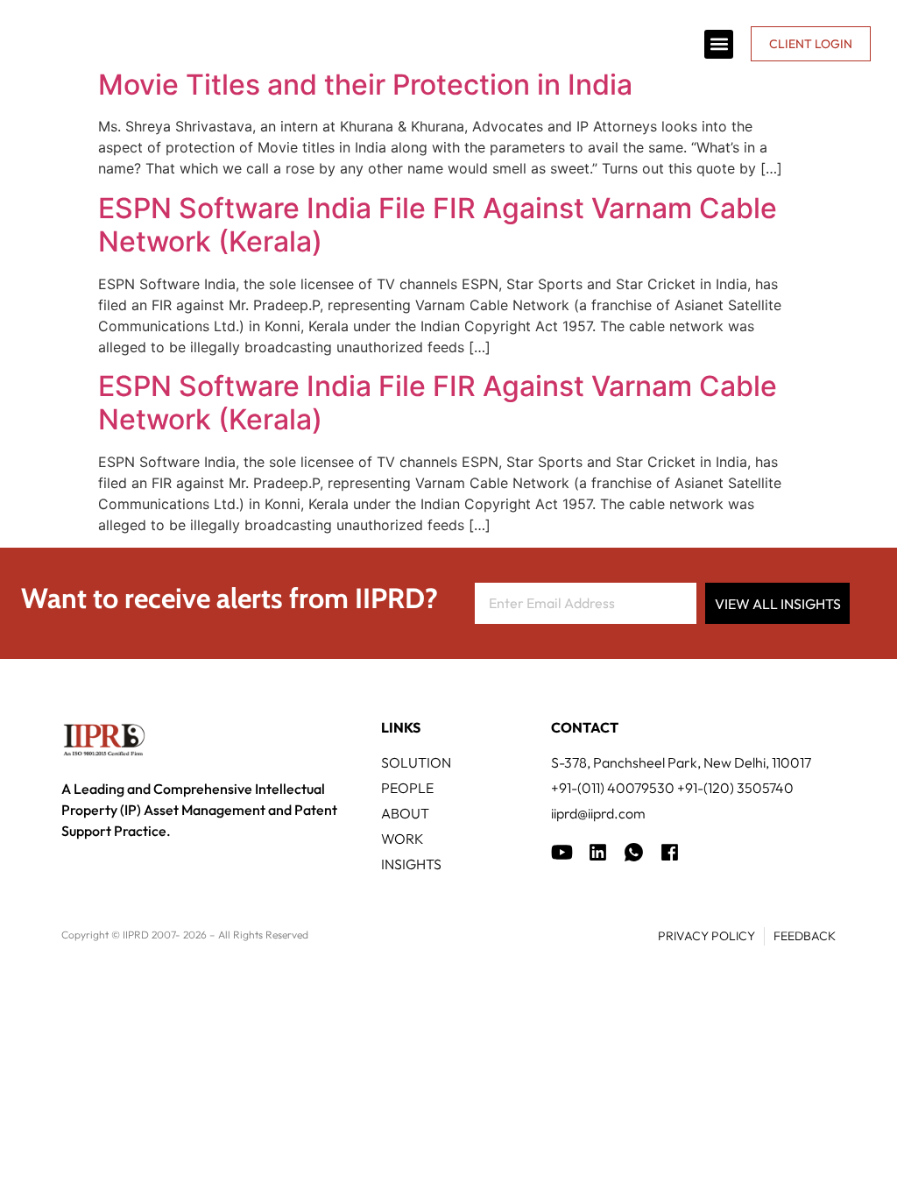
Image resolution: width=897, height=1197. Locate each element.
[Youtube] (562, 852)
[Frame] (634, 852)
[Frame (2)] (670, 852)
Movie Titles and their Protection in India (365, 84)
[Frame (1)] (598, 852)
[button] (718, 44)
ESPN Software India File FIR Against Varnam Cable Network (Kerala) (437, 225)
